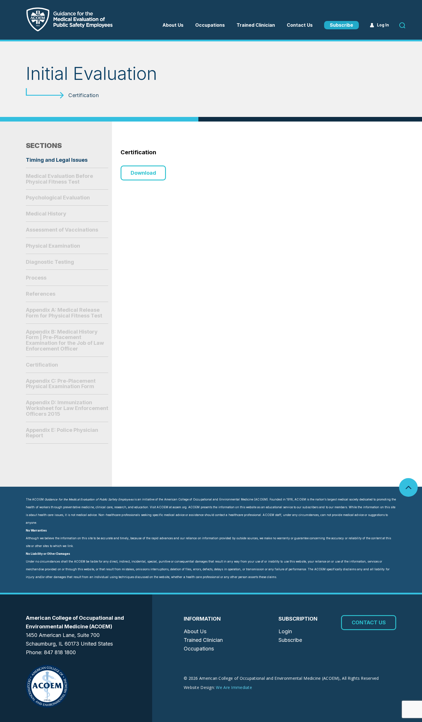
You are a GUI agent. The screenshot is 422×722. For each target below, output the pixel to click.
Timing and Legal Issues (57, 160)
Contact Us (300, 25)
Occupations (199, 649)
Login (285, 631)
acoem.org (180, 507)
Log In (383, 24)
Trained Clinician (256, 25)
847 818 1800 (60, 652)
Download (143, 173)
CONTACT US (369, 622)
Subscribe (341, 25)
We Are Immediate (234, 687)
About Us (172, 25)
